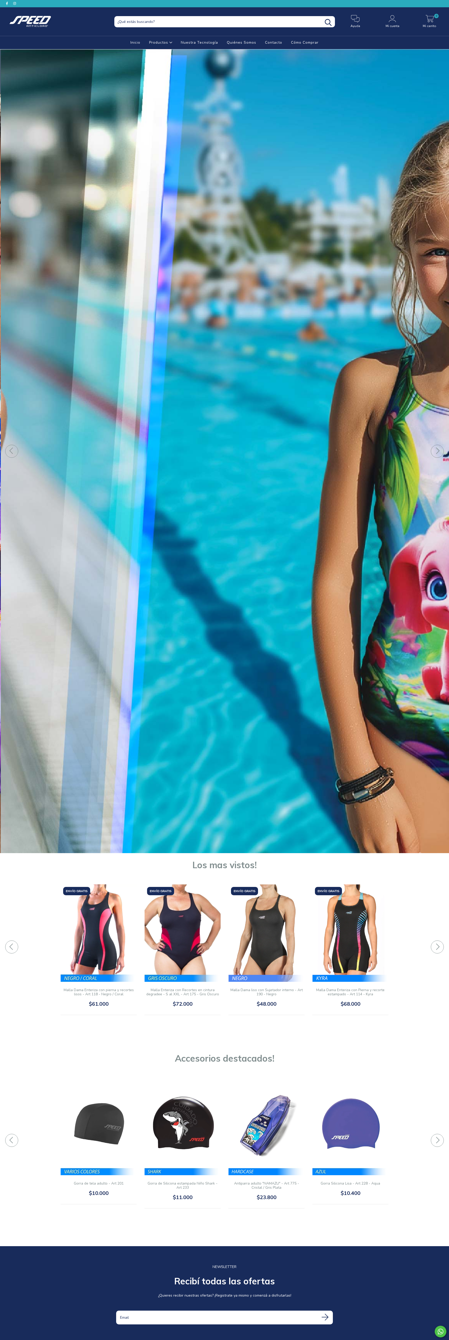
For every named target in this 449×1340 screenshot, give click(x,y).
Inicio (135, 42)
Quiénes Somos (241, 42)
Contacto (273, 42)
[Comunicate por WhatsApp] (440, 1331)
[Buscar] (328, 22)
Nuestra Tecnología (199, 42)
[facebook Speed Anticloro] (7, 3)
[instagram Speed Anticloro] (14, 3)
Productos (159, 42)
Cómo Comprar (305, 42)
